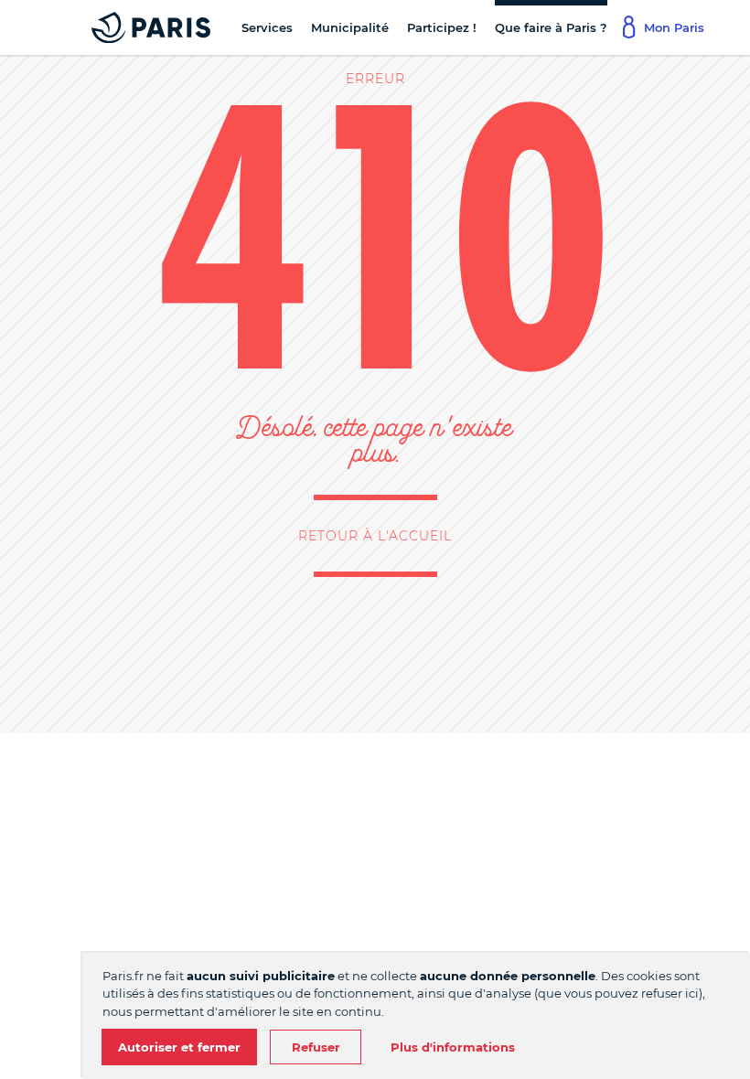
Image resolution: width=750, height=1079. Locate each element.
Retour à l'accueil (375, 536)
